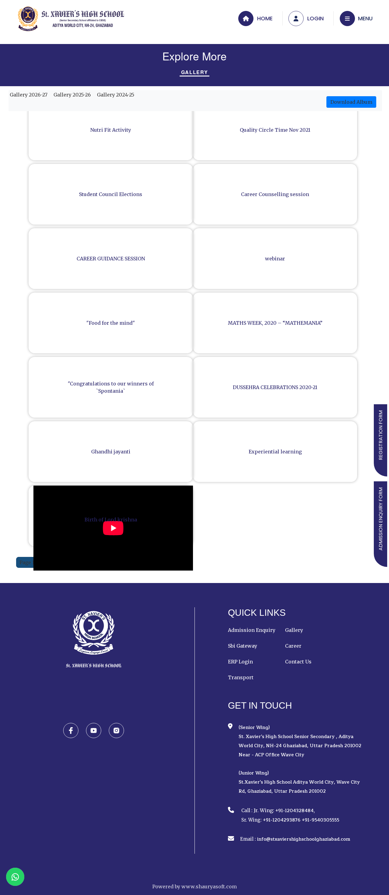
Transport (240, 677)
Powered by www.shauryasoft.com (194, 886)
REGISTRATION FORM (380, 435)
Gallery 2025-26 (71, 95)
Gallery (194, 72)
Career (293, 646)
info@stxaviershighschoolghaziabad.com (303, 839)
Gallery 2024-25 (115, 95)
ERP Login (240, 662)
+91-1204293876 (282, 820)
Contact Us (298, 662)
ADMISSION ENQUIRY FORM (380, 519)
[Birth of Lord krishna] (113, 569)
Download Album (351, 102)
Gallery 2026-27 (28, 95)
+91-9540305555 (320, 820)
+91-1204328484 (294, 811)
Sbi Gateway (242, 646)
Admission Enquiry (251, 630)
